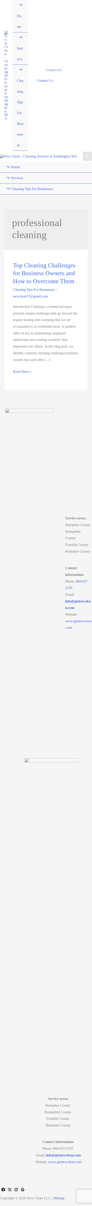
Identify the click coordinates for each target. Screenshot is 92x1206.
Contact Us (45, 80)
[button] (53, 70)
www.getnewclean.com (65, 1162)
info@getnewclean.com (63, 1155)
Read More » (22, 372)
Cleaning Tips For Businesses (34, 290)
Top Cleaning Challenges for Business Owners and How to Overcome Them (44, 273)
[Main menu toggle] (87, 156)
